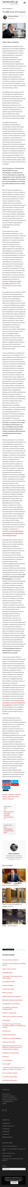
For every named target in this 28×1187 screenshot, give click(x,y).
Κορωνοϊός (16, 796)
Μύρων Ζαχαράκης (8, 799)
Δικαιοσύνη (5, 1056)
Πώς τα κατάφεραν (7, 1060)
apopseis (5, 794)
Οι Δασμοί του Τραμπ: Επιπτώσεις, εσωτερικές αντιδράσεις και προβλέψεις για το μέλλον (14, 1025)
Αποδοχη (14, 1182)
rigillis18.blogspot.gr (7, 1137)
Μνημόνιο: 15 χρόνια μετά (9, 1013)
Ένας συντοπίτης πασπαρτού (10, 960)
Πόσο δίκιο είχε (6, 1031)
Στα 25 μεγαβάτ (6, 1064)
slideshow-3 (9, 8)
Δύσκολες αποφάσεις (8, 985)
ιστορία (5, 796)
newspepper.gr (6, 1128)
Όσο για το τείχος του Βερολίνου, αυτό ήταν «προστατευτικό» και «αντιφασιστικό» (13, 703)
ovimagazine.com (6, 1123)
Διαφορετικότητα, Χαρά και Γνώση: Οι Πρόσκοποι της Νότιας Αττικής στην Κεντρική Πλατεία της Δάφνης (12, 1047)
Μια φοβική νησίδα (7, 972)
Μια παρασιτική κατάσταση (9, 1080)
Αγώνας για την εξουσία (8, 1042)
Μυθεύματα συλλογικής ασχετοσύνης (12, 1000)
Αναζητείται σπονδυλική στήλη (10, 1053)
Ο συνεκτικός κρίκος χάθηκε (9, 1076)
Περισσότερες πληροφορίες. (15, 1180)
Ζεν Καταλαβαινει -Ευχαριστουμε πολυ (8, 830)
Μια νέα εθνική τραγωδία (9, 1034)
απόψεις (11, 794)
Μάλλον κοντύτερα (7, 992)
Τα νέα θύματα (6, 1020)
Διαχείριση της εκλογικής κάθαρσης (12, 1038)
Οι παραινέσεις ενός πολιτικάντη (11, 1003)
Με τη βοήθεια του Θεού (8, 981)
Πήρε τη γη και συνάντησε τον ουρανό (12, 1016)
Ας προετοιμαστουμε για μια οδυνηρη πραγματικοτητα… (9, 814)
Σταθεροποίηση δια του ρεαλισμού (11, 996)
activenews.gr (5, 1134)
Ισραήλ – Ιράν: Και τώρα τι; (9, 969)
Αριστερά (18, 794)
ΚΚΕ (10, 796)
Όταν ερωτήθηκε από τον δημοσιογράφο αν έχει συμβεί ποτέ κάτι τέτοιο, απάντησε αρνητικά (12, 533)
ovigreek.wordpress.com (8, 1126)
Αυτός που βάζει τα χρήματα (9, 1073)
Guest (4, 8)
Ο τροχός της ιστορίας (8, 989)
